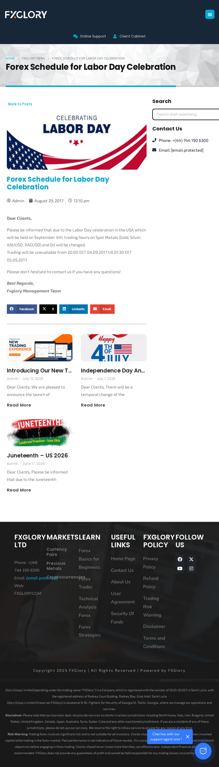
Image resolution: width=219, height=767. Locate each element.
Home (10, 58)
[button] (209, 14)
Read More (19, 405)
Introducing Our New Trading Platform (39, 370)
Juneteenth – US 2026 (37, 455)
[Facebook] (179, 559)
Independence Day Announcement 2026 (114, 370)
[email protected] (42, 578)
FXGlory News (33, 58)
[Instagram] (191, 568)
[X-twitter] (191, 559)
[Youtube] (179, 568)
